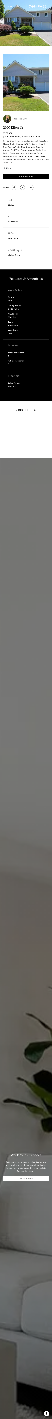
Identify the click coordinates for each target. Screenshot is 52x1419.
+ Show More (10, 168)
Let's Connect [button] (26, 1178)
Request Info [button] (26, 176)
